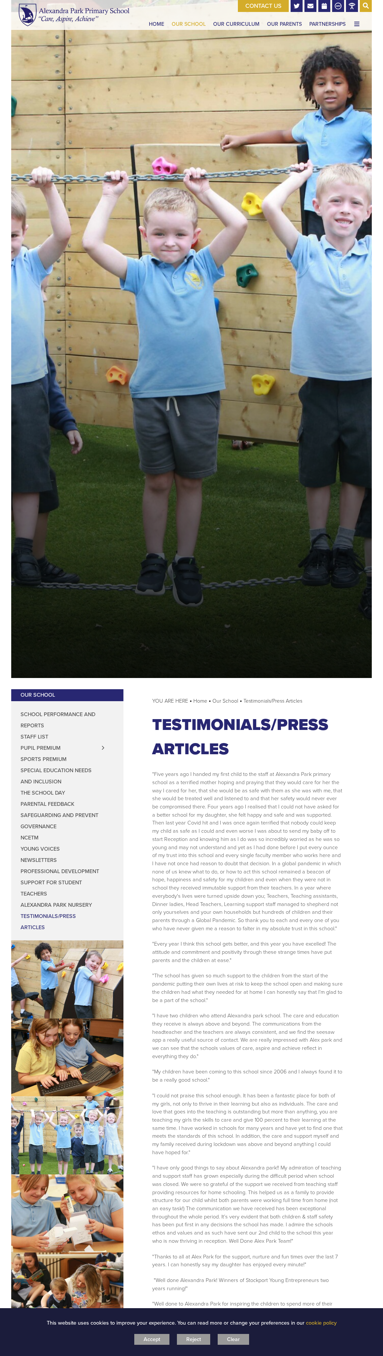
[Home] (74, 15)
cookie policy (321, 1323)
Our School (38, 695)
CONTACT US (263, 5)
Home (200, 701)
